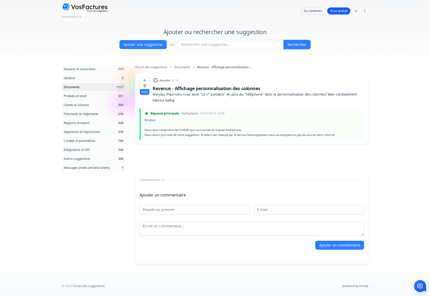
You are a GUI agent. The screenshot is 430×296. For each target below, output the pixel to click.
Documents (182, 67)
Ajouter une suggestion (143, 44)
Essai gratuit (338, 11)
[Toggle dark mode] (355, 10)
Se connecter (313, 11)
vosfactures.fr (70, 16)
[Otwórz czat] (420, 286)
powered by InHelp (355, 286)
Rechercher (297, 44)
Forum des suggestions (151, 67)
